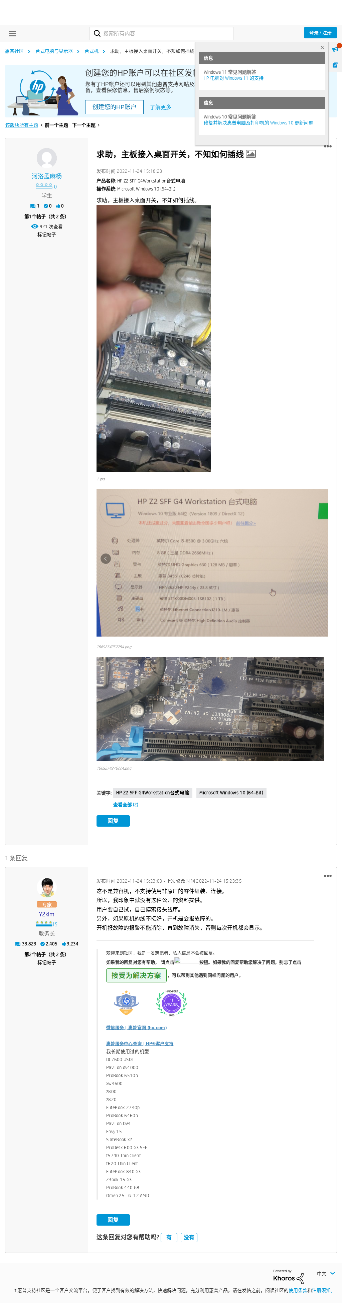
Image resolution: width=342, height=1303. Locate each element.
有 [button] (169, 1237)
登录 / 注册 (320, 33)
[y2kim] (47, 887)
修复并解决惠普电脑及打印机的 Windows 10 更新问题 (258, 123)
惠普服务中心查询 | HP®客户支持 (139, 1043)
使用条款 (298, 1290)
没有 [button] (189, 1237)
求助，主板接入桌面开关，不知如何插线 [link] (152, 51)
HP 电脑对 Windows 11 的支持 (234, 78)
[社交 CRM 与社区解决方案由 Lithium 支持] (289, 1276)
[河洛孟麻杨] (47, 158)
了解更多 (160, 107)
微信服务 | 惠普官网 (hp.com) (136, 1027)
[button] (328, 146)
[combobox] (161, 33)
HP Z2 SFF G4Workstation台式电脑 (152, 793)
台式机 (91, 51)
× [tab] (322, 47)
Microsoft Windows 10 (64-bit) (231, 793)
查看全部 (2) (125, 805)
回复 (113, 820)
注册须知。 (323, 1290)
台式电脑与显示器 (54, 51)
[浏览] (10, 33)
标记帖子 (46, 235)
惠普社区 (14, 51)
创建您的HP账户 (114, 107)
